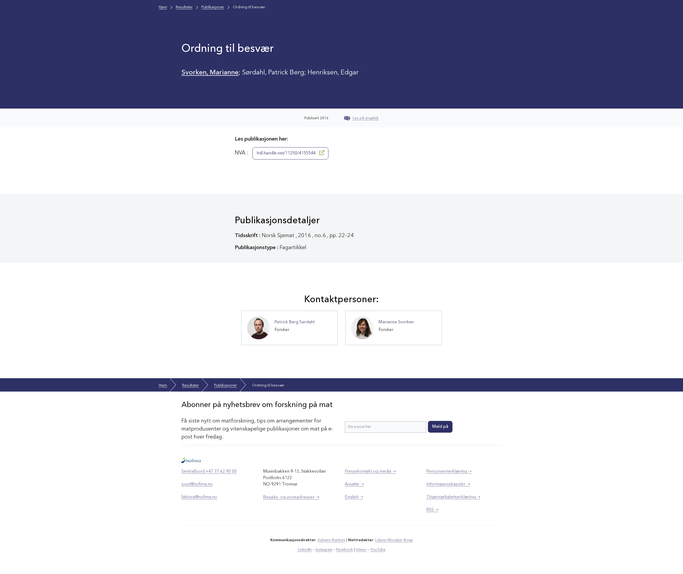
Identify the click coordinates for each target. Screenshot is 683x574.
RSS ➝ (432, 510)
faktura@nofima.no (199, 497)
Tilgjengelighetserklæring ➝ (453, 497)
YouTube (378, 550)
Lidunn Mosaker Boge (394, 540)
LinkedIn (305, 550)
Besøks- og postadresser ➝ (291, 497)
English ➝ (354, 497)
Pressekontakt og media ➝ (370, 471)
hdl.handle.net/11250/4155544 (287, 153)
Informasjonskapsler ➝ (448, 484)
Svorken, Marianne (210, 72)
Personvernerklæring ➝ (448, 471)
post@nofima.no (197, 484)
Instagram (324, 550)
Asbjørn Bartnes (331, 540)
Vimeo (361, 550)
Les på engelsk (366, 118)
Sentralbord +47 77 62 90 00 (209, 471)
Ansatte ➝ (354, 484)
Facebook (344, 550)
